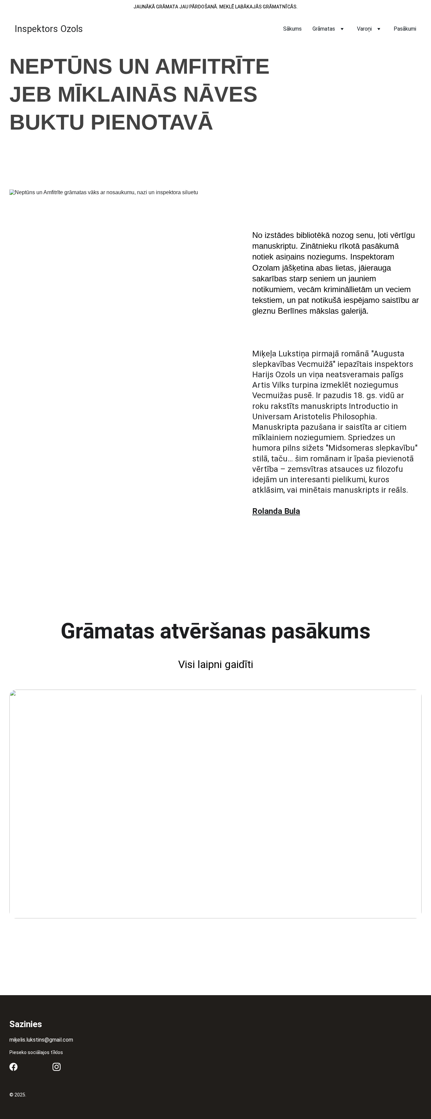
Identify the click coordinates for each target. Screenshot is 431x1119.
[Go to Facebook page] (13, 1067)
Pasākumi (405, 29)
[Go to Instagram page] (57, 1067)
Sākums (292, 29)
